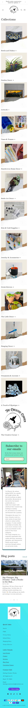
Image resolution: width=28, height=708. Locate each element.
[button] (2, 10)
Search (5, 628)
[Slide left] (10, 599)
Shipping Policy (7, 641)
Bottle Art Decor (7, 198)
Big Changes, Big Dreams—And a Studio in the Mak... (13, 579)
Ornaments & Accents (9, 376)
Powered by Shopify (21, 705)
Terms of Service (7, 644)
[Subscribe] (22, 459)
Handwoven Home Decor (10, 169)
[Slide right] (17, 599)
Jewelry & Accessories (10, 258)
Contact (5, 656)
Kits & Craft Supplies (9, 228)
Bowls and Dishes (8, 51)
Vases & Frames (7, 139)
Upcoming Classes (8, 665)
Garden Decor (6, 80)
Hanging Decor (7, 346)
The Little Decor (7, 317)
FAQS (4, 631)
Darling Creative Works (11, 705)
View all (24, 556)
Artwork (4, 110)
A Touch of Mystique (9, 405)
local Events (6, 653)
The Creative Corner (9, 435)
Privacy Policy (7, 635)
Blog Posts (6, 662)
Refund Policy (6, 638)
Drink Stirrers (6, 287)
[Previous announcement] (2, 2)
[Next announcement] (25, 2)
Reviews (5, 659)
